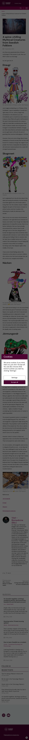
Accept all (14, 382)
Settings (14, 378)
